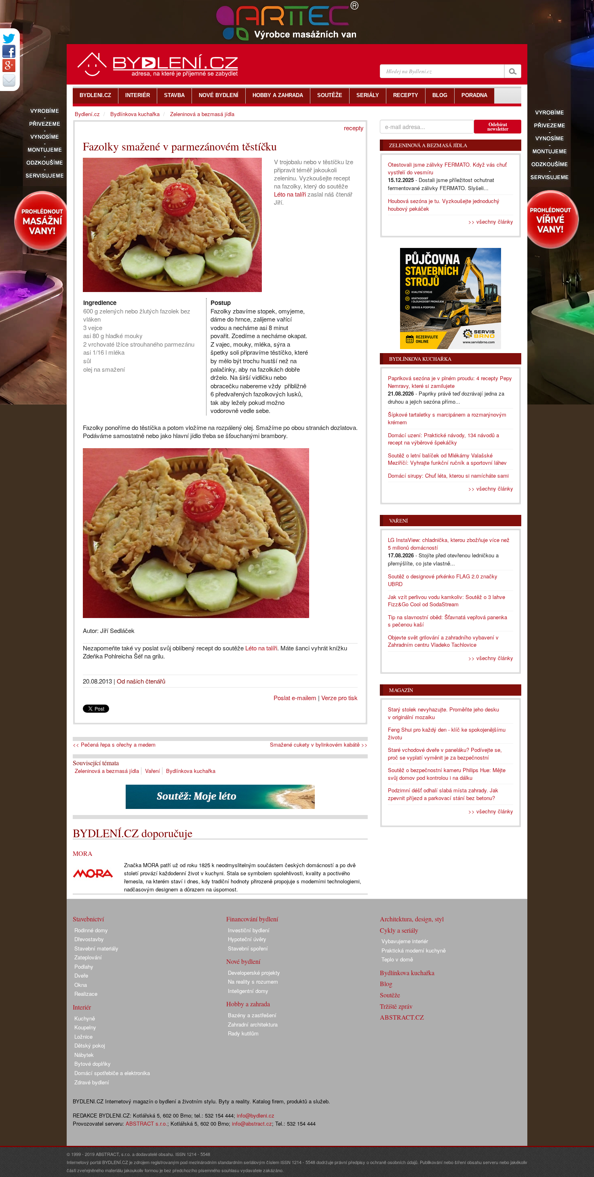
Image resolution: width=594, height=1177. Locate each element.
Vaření (152, 771)
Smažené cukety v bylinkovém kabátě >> (319, 744)
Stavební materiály (96, 948)
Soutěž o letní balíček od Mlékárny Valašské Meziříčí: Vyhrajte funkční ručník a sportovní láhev (447, 459)
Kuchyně (84, 1018)
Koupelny (85, 1027)
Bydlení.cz (87, 114)
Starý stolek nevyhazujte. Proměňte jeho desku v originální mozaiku (443, 713)
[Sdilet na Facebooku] (8, 51)
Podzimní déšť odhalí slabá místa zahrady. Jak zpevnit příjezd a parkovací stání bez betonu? (443, 794)
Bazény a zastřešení (252, 1015)
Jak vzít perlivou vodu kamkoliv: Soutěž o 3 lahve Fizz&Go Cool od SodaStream (446, 600)
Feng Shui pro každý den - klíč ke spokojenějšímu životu (447, 733)
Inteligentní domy (248, 991)
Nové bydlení (243, 961)
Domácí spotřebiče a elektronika (112, 1073)
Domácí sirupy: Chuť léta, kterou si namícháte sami (448, 475)
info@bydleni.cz (255, 1115)
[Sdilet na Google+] (8, 65)
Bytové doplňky (92, 1063)
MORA (83, 853)
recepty (354, 127)
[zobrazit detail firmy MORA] (93, 872)
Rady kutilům (243, 1033)
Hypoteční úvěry (247, 939)
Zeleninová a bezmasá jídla (107, 771)
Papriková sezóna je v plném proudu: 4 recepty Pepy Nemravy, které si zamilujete (450, 382)
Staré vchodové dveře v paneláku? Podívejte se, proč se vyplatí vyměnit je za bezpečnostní (445, 753)
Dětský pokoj (89, 1045)
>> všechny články (490, 221)
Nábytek (84, 1054)
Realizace (85, 993)
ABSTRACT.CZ (402, 1017)
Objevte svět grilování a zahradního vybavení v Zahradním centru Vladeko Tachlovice (443, 641)
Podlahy (83, 966)
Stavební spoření (248, 948)
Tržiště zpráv (396, 1006)
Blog (386, 983)
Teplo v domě (397, 959)
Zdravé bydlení (91, 1082)
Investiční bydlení (249, 930)
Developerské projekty (254, 972)
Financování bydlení (252, 919)
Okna (80, 985)
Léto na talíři (290, 194)
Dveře (81, 975)
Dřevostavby (89, 939)
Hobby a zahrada (248, 1003)
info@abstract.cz (252, 1123)
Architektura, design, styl (412, 919)
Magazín (401, 690)
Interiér (82, 1007)
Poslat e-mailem (295, 697)
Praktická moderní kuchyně (413, 950)
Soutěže (390, 995)
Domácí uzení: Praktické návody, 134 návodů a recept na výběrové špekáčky (443, 439)
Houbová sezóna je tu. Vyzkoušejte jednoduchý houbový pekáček (443, 204)
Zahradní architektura (253, 1024)
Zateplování (88, 957)
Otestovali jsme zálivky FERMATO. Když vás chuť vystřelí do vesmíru (447, 168)
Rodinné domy (91, 930)
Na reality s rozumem (253, 981)
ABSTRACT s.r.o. (146, 1123)
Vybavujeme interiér (404, 941)
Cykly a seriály (399, 930)
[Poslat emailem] (9, 80)
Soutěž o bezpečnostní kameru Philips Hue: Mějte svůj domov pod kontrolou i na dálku (447, 773)
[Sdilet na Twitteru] (8, 39)
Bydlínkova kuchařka (190, 771)
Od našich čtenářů (141, 681)
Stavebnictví (88, 919)
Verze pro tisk (339, 697)
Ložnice (83, 1036)
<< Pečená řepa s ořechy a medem (114, 744)
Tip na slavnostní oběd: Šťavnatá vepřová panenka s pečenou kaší (447, 621)
